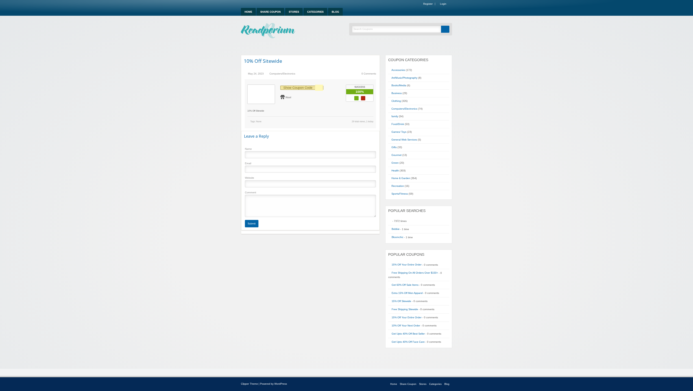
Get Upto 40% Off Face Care (408, 342)
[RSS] (451, 4)
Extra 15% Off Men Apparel (407, 293)
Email (248, 163)
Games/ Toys (398, 132)
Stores (294, 11)
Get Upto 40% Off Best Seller (408, 333)
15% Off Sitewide (401, 301)
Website (249, 177)
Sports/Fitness (399, 193)
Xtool (288, 97)
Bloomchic (397, 237)
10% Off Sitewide (263, 61)
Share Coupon (270, 11)
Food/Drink (397, 124)
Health (395, 170)
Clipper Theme (249, 383)
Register (427, 4)
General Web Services (404, 139)
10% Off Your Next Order (406, 325)
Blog (335, 11)
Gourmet (396, 155)
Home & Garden (400, 178)
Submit (252, 223)
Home (248, 11)
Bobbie (396, 229)
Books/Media (398, 85)
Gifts (394, 147)
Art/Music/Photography (404, 77)
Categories (315, 11)
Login (442, 4)
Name (248, 148)
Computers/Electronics (282, 73)
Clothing (396, 101)
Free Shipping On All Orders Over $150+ (415, 272)
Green (395, 163)
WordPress (280, 383)
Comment (250, 192)
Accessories (398, 70)
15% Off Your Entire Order (407, 264)
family (394, 116)
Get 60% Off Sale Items (405, 285)
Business (396, 93)
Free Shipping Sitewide (405, 309)
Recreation (397, 186)
